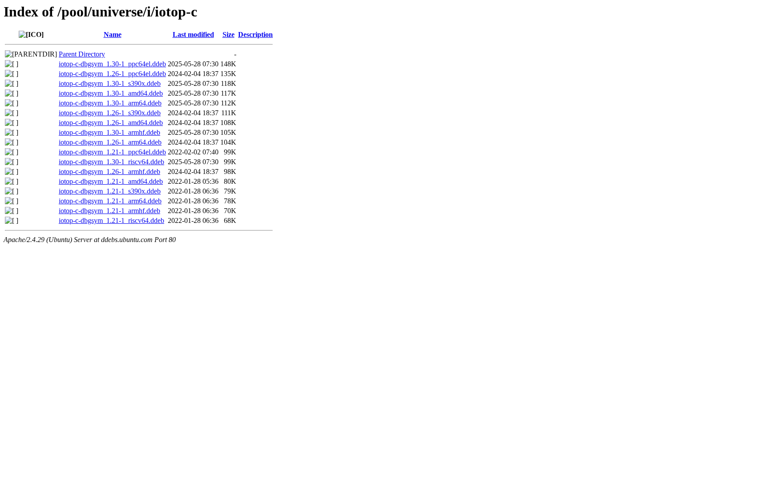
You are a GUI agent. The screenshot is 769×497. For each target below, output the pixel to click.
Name (112, 34)
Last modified (193, 34)
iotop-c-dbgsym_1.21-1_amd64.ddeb (111, 181)
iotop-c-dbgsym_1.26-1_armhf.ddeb (109, 171)
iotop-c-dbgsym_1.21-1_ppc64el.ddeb (112, 152)
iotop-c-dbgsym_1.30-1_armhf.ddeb (109, 132)
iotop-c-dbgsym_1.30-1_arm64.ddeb (110, 103)
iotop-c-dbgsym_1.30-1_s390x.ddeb (110, 83)
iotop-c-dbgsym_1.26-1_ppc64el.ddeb (112, 73)
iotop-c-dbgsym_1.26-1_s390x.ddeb (110, 113)
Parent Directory (82, 54)
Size (229, 34)
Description (255, 34)
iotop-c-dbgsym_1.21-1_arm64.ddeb (110, 201)
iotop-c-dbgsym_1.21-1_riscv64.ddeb (111, 220)
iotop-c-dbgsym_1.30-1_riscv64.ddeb (111, 162)
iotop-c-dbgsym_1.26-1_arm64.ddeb (110, 142)
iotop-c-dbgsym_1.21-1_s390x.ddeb (110, 191)
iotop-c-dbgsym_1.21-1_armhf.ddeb (109, 210)
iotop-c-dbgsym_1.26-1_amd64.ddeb (111, 122)
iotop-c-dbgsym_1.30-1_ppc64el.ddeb (112, 64)
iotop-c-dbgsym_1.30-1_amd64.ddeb (111, 93)
